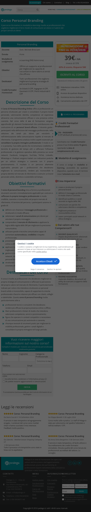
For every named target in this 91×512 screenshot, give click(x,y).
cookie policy (41, 251)
